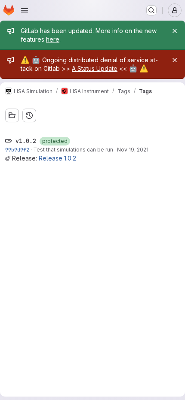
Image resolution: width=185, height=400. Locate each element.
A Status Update (94, 68)
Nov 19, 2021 (132, 149)
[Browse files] (12, 115)
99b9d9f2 (17, 149)
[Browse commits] (29, 115)
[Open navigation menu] (24, 10)
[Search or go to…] (151, 10)
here (52, 39)
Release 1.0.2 (57, 158)
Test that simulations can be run (73, 149)
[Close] (175, 31)
